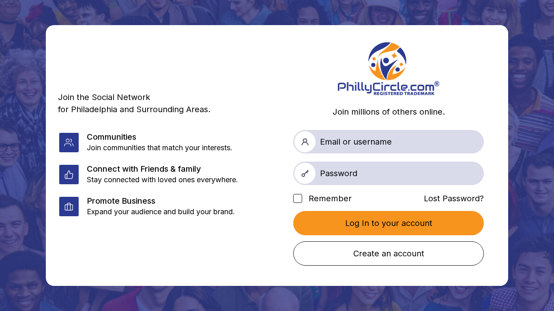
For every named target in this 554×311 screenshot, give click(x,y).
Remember (329, 198)
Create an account (388, 253)
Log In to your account (388, 223)
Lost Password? (454, 198)
